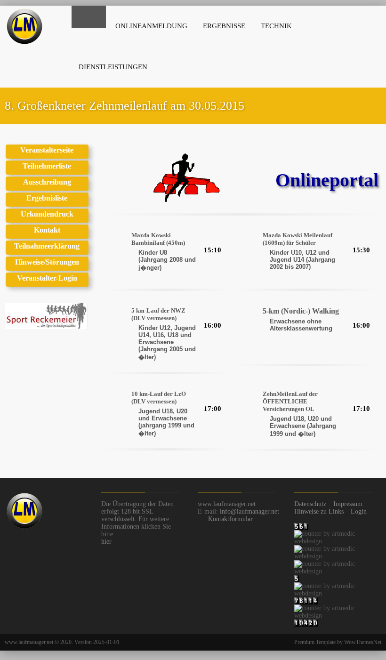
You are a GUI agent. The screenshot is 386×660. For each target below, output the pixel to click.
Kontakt (47, 230)
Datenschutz (310, 503)
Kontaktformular (230, 519)
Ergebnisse (224, 26)
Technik (276, 26)
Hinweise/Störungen (47, 262)
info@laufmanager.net (249, 511)
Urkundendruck (47, 214)
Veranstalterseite (46, 150)
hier (106, 541)
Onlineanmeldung (151, 26)
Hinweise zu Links (319, 511)
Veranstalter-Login (47, 278)
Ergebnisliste (46, 198)
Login (359, 511)
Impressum (347, 503)
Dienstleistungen (113, 67)
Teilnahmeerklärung (47, 246)
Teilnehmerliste (47, 166)
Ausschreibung (47, 182)
